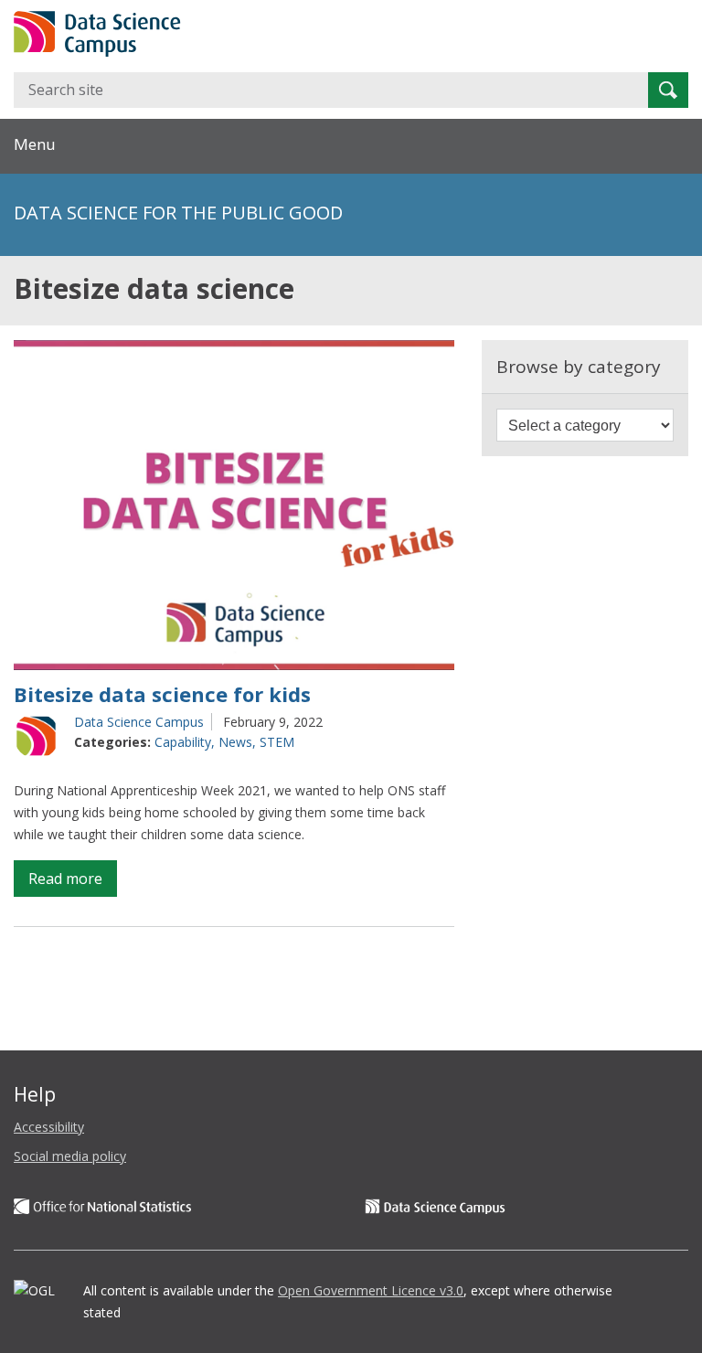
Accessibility (49, 1126)
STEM (277, 742)
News (235, 742)
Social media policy (70, 1156)
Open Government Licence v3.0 (370, 1290)
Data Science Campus (139, 721)
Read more (72, 882)
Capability (182, 742)
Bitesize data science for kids (162, 694)
